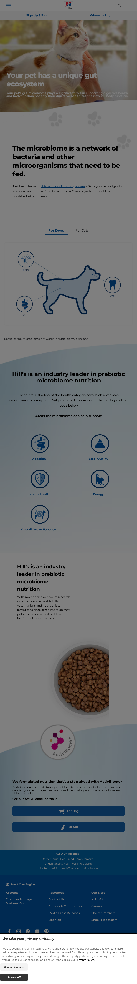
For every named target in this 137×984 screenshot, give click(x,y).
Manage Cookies (14, 966)
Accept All (14, 977)
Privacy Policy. (86, 960)
